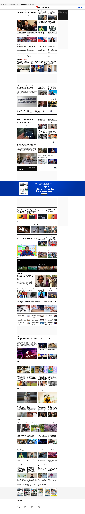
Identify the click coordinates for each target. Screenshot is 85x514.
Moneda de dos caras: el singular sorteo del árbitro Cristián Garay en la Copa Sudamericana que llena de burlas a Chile (52, 238)
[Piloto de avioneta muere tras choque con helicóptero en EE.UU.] (22, 268)
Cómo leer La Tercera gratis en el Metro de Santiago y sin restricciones (50, 224)
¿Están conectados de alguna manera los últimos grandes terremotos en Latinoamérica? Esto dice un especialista (23, 303)
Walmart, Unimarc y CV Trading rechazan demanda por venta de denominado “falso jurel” (52, 132)
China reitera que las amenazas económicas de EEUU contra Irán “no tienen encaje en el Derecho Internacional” (36, 323)
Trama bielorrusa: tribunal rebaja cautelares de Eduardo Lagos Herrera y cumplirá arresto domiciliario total (52, 98)
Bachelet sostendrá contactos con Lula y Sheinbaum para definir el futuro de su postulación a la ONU (42, 23)
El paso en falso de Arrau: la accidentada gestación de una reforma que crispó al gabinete (26, 12)
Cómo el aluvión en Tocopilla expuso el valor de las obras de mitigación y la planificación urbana (42, 263)
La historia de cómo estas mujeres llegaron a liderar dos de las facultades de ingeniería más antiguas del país (42, 409)
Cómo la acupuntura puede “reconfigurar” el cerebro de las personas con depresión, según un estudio (36, 303)
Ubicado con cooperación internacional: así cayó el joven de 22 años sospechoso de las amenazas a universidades (22, 323)
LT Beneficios (25, 4)
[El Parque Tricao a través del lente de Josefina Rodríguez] (37, 369)
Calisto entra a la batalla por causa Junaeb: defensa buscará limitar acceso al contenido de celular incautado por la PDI (50, 63)
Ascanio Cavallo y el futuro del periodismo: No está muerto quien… (52, 22)
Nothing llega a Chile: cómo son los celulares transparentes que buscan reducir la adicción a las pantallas (32, 211)
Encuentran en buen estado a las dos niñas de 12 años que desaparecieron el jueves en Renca (49, 316)
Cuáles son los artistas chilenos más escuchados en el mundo (31, 289)
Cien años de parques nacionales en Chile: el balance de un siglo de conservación (51, 12)
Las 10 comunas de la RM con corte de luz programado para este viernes (37, 224)
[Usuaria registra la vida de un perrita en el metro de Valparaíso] (52, 268)
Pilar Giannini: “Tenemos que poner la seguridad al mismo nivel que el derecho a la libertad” (42, 50)
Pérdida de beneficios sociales (21, 111)
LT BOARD (18, 142)
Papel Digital (29, 4)
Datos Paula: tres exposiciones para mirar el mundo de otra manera (52, 480)
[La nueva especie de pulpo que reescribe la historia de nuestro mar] (52, 150)
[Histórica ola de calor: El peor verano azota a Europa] (42, 475)
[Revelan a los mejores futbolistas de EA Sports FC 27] (42, 216)
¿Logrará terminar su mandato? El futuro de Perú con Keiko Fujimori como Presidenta (52, 156)
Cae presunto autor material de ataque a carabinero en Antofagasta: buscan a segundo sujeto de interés (42, 87)
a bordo (49, 154)
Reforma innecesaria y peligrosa (39, 111)
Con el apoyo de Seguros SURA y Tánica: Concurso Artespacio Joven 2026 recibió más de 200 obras (52, 437)
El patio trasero (54, 110)
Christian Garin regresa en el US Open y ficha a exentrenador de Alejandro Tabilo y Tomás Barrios (52, 249)
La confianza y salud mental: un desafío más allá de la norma (31, 50)
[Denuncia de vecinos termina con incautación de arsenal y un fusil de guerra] (32, 268)
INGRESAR (83, 7)
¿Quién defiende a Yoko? (40, 54)
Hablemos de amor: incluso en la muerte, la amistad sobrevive (49, 363)
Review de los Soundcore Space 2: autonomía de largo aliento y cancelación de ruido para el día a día (22, 484)
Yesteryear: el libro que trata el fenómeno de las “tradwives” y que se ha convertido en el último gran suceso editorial (21, 378)
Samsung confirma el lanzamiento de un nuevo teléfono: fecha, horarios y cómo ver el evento (21, 470)
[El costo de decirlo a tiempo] (28, 111)
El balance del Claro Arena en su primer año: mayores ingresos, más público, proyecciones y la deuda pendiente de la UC (32, 34)
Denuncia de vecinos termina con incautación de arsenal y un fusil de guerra (32, 263)
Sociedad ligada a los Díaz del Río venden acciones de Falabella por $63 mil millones (42, 131)
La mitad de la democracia (47, 110)
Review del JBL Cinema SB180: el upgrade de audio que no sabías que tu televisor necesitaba (21, 211)
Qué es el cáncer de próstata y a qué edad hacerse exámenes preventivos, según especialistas (50, 302)
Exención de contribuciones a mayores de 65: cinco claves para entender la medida (26, 146)
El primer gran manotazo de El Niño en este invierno (21, 33)
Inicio (1, 4)
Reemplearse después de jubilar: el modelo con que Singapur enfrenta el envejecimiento (37, 422)
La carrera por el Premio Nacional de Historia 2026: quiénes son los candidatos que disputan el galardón (42, 378)
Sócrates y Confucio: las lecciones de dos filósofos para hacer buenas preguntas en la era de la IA (42, 145)
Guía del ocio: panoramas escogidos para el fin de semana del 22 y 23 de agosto (47, 390)
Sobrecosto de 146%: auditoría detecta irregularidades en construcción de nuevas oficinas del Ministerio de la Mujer (26, 88)
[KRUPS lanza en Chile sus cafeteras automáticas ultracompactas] (52, 216)
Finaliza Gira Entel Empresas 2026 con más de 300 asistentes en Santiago (42, 436)
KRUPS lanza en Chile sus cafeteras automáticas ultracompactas (52, 210)
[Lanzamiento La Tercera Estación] (22, 441)
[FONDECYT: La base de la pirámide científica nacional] (42, 161)
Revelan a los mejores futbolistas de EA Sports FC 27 (42, 210)
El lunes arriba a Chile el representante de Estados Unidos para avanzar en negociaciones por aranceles (42, 121)
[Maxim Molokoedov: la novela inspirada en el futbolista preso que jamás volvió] (32, 383)
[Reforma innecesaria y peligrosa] (36, 111)
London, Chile (19, 390)
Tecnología (11, 4)
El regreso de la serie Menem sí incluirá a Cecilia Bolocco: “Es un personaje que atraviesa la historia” (25, 277)
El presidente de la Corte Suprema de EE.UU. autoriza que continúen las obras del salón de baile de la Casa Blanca (42, 484)
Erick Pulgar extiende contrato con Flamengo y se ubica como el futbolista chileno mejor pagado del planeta (36, 320)
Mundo (17, 4)
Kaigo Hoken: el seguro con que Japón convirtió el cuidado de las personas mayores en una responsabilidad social (50, 422)
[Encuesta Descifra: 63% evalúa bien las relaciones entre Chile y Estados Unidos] (37, 68)
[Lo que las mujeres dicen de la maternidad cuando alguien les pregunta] (52, 475)
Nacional (6, 4)
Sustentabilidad (19, 406)
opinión (39, 154)
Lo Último (22, 4)
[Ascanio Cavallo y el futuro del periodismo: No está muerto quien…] (52, 28)
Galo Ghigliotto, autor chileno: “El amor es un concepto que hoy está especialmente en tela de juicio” (42, 47)
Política (3, 4)
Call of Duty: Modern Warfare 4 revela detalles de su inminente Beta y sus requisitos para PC (21, 480)
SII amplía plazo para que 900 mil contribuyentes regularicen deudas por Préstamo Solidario (23, 224)
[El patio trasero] (51, 111)
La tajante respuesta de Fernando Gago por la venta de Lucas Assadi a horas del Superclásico (27, 238)
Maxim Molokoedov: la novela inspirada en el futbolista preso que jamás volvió (31, 378)
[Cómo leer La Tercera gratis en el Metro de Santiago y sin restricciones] (50, 229)
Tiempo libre (19, 388)
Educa (38, 406)
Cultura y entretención (30, 467)
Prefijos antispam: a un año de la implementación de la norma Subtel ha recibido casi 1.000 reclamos (26, 121)
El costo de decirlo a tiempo (31, 110)
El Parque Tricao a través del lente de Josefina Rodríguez (37, 363)
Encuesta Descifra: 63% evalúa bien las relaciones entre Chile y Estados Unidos (37, 62)
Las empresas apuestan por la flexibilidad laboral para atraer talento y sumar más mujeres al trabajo (52, 409)
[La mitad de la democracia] (43, 111)
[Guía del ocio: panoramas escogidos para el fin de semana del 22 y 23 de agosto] (47, 397)
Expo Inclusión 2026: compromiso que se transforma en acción (31, 436)
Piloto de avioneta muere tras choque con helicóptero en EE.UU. (22, 263)
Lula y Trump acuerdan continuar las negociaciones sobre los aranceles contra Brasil (42, 339)
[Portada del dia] (23, 194)
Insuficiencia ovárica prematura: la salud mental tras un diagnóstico (52, 483)
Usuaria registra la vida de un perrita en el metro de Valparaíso (51, 263)
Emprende (28, 406)
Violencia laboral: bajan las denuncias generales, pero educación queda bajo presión (21, 50)
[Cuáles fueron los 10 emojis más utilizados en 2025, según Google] (52, 295)
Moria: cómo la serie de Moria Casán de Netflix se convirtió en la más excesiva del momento (42, 290)
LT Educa (33, 4)
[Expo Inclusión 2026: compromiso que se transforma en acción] (32, 441)
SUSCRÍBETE (44, 193)
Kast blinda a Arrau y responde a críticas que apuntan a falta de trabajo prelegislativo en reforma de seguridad (52, 87)
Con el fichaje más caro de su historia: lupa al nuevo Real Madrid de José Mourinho (52, 464)
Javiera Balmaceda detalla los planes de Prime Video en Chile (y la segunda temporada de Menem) (32, 480)
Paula (48, 467)
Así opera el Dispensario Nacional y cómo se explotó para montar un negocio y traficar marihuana (42, 12)
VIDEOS (19, 260)
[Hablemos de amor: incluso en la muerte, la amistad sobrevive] (50, 369)
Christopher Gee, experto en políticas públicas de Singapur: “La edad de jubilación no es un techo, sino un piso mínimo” (23, 422)
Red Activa (49, 406)
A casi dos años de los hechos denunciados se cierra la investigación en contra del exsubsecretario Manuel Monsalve (42, 99)
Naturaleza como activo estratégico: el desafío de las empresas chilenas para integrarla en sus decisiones (21, 409)
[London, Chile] (27, 397)
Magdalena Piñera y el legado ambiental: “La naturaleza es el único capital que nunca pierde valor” (32, 449)
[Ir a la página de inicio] (42, 7)
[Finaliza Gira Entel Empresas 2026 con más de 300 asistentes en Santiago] (42, 441)
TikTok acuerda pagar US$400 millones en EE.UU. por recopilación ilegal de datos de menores (27, 340)
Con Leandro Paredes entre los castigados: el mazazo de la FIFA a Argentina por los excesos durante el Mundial (42, 238)
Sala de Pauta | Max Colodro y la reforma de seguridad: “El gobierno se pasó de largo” (23, 62)
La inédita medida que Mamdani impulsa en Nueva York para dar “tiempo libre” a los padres (42, 350)
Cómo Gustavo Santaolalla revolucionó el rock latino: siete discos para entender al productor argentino (21, 290)
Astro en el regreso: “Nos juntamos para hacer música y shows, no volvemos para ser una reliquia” (52, 55)
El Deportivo (14, 4)
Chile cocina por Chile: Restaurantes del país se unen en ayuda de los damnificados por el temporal (23, 364)
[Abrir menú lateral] (1, 7)
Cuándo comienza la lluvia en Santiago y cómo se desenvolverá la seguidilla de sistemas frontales (31, 47)
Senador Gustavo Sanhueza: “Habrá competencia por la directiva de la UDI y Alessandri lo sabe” (52, 47)
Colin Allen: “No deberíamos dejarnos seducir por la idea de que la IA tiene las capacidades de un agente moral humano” (52, 50)
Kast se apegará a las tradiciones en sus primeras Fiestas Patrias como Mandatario (42, 34)
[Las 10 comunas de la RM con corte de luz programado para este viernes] (37, 229)
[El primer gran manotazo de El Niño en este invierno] (22, 39)
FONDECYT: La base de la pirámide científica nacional (42, 156)
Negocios (9, 4)
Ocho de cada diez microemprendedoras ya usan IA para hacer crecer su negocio (31, 409)
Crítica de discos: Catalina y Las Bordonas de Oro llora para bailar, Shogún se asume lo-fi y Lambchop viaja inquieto (31, 55)
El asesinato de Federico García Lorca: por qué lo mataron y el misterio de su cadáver (52, 378)
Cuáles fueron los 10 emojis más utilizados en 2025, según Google (52, 289)
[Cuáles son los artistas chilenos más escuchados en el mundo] (32, 295)
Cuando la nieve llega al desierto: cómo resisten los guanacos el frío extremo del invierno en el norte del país (22, 320)
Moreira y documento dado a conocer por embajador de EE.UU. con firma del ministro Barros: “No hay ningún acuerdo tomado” (36, 316)
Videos (19, 4)
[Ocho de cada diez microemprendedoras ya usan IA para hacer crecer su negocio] (32, 414)
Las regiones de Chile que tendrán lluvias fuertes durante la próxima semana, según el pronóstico (21, 47)
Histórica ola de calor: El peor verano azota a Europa (21, 54)
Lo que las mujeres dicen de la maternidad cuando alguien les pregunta (52, 469)
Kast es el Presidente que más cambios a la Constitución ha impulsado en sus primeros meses (52, 34)
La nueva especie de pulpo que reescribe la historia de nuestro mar (52, 145)
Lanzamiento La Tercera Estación (21, 436)
